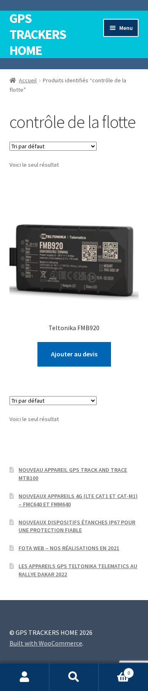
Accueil (28, 80)
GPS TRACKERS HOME (37, 34)
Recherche (74, 677)
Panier (114, 670)
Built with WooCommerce (45, 643)
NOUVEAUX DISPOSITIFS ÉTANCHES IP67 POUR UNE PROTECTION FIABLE (76, 526)
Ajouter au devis (74, 354)
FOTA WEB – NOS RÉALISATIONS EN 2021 (68, 548)
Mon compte (24, 677)
